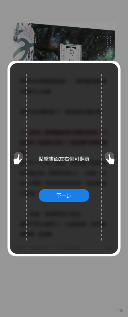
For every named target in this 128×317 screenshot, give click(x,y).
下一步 (64, 195)
